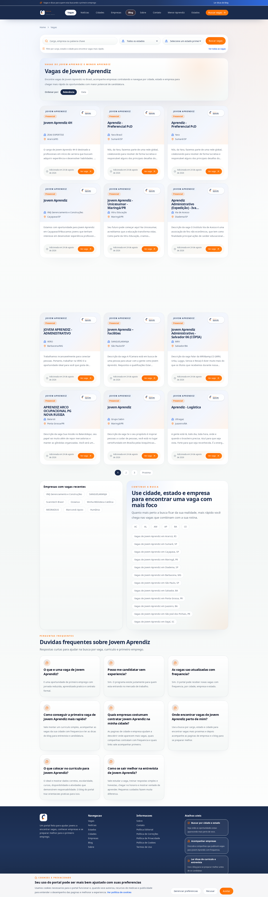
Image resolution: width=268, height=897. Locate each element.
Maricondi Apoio (74, 509)
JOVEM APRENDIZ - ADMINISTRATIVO (58, 331)
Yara (177, 134)
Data (83, 92)
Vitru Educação (119, 212)
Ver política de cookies (119, 892)
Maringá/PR (117, 216)
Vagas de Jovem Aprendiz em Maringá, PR (156, 559)
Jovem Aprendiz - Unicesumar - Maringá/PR (120, 204)
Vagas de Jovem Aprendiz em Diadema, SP (156, 567)
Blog (130, 12)
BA (175, 526)
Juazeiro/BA (181, 423)
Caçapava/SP (53, 216)
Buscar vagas (216, 40)
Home (43, 27)
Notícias (85, 12)
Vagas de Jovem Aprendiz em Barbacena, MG (157, 575)
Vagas (70, 12)
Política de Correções (147, 833)
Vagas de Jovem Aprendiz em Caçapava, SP (156, 551)
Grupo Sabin (117, 419)
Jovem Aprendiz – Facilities (120, 331)
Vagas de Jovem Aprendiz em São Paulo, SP (156, 582)
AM (155, 526)
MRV (177, 341)
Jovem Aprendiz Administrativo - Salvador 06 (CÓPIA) (186, 333)
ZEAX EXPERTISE (55, 134)
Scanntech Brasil (55, 501)
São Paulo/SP (118, 345)
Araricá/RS (52, 139)
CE (185, 526)
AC (135, 526)
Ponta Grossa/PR (55, 423)
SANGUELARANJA (120, 341)
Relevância (68, 92)
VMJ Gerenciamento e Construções (65, 212)
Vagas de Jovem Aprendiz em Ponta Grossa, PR (158, 598)
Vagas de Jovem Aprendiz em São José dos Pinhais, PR (162, 613)
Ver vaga (84, 171)
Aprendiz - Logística (186, 407)
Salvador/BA (181, 345)
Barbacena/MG (55, 345)
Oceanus (75, 501)
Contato (157, 12)
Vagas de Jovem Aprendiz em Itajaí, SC (154, 621)
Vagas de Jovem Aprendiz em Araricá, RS (155, 536)
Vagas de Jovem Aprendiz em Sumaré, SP (155, 544)
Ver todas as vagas (217, 49)
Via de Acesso (182, 212)
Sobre (143, 12)
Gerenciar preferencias (186, 891)
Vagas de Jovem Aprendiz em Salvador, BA (156, 590)
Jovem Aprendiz (55, 200)
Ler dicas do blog (221, 3)
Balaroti (51, 419)
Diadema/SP (181, 216)
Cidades (100, 12)
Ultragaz (179, 419)
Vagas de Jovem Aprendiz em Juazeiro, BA (156, 606)
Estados (196, 12)
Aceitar (226, 891)
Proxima (146, 472)
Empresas (116, 12)
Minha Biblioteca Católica (100, 501)
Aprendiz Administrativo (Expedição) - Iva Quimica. (183, 206)
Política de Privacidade (148, 838)
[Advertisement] (133, 285)
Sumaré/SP (117, 139)
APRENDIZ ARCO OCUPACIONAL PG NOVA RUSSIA (57, 411)
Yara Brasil (116, 134)
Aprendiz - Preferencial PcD (119, 124)
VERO (50, 341)
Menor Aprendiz (176, 12)
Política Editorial (144, 829)
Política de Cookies (146, 842)
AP (165, 526)
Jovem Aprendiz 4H (58, 122)
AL (145, 526)
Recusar (210, 891)
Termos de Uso (144, 846)
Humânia (95, 509)
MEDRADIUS (52, 509)
